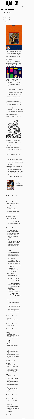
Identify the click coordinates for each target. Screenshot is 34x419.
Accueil (24, 418)
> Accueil (23, 6)
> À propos (23, 7)
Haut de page (23, 418)
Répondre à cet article (9, 414)
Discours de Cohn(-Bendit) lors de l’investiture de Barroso (10, 336)
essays (11, 406)
